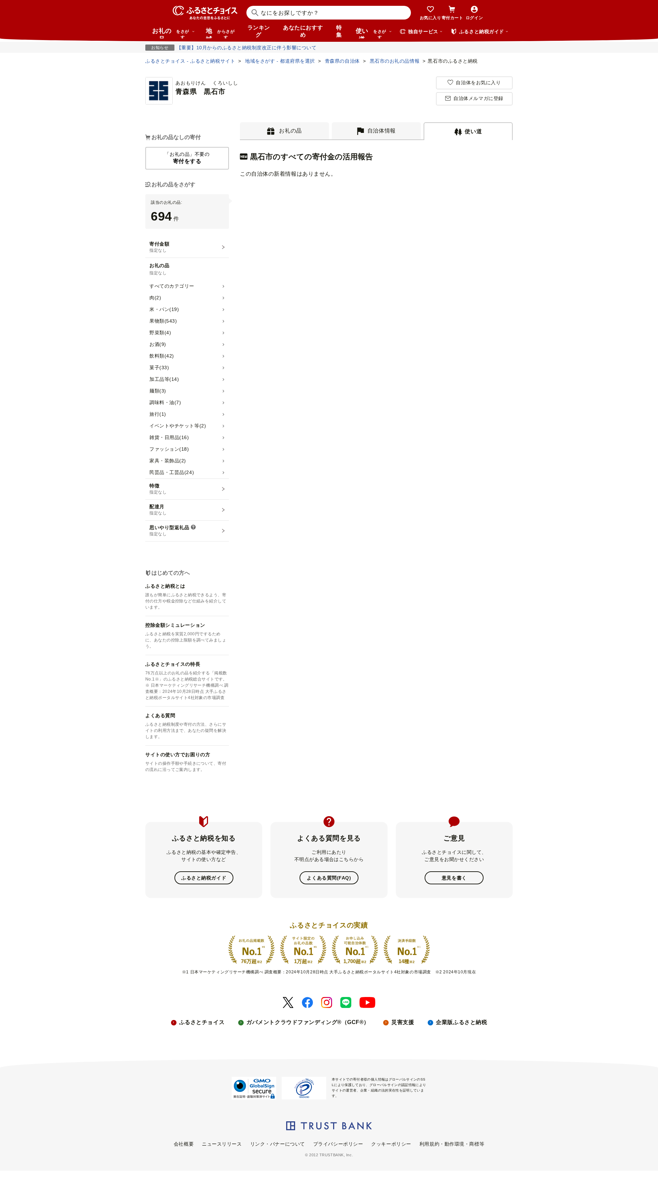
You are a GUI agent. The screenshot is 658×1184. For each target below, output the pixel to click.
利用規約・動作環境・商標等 (451, 1144)
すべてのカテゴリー (171, 286)
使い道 (371, 32)
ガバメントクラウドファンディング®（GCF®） (307, 1022)
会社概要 (184, 1144)
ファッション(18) (169, 449)
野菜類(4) (160, 332)
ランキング (258, 31)
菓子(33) (159, 367)
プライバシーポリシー (338, 1144)
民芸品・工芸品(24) (171, 472)
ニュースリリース (222, 1144)
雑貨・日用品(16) (169, 437)
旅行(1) (157, 414)
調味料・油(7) (165, 402)
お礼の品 (170, 32)
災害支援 (402, 1022)
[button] (193, 528)
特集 (339, 31)
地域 (220, 32)
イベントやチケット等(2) (177, 425)
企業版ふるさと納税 (461, 1022)
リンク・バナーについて (277, 1144)
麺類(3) (157, 391)
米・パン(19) (164, 309)
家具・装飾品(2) (167, 460)
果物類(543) (163, 321)
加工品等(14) (164, 379)
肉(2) (155, 297)
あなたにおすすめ (303, 31)
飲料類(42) (161, 356)
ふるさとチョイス (201, 1022)
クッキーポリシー (391, 1144)
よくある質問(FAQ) (329, 878)
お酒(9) (157, 344)
